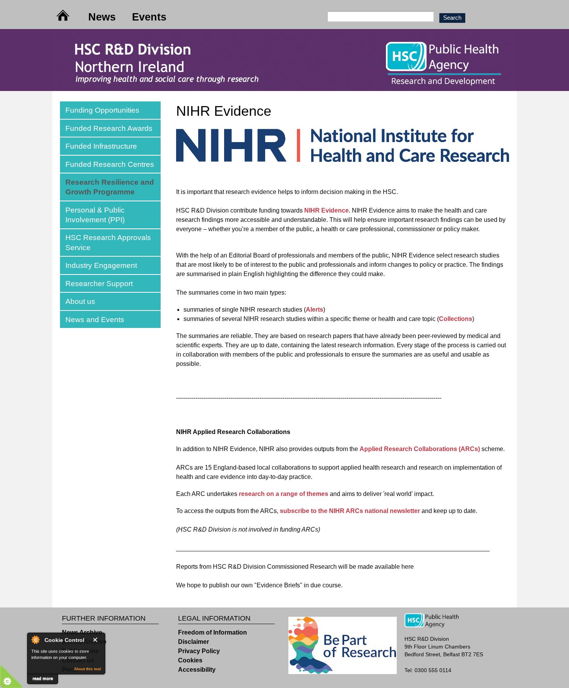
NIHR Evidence (326, 210)
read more (43, 678)
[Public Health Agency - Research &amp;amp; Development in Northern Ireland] (284, 86)
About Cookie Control (35, 639)
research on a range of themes (283, 494)
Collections (455, 319)
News (102, 17)
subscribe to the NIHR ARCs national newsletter (350, 511)
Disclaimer (193, 641)
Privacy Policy (199, 651)
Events (149, 17)
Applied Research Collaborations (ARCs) (420, 449)
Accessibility (197, 669)
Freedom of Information (212, 632)
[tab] (110, 110)
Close (97, 639)
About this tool (87, 669)
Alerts (314, 309)
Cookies (190, 660)
